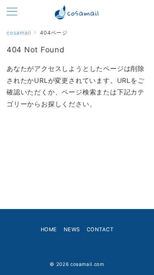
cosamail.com (87, 264)
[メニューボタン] (12, 12)
